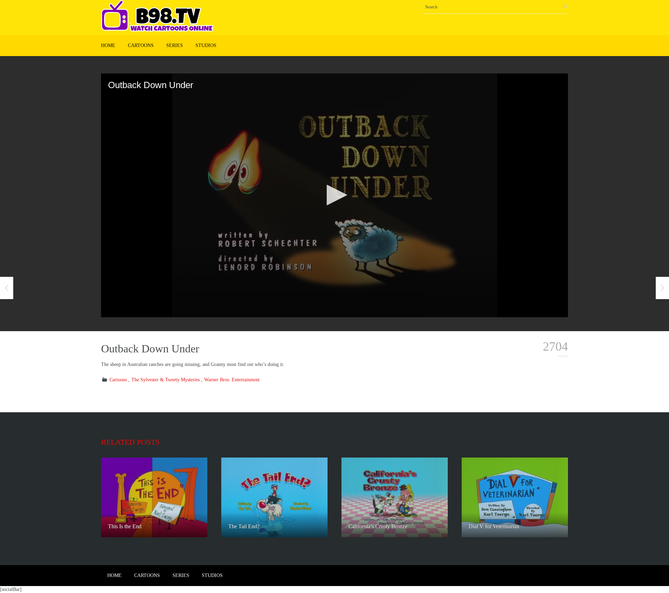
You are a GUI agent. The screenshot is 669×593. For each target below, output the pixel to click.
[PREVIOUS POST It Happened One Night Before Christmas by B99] (6, 288)
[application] (334, 195)
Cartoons (141, 45)
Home (108, 45)
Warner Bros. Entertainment (232, 379)
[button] (334, 195)
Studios (205, 45)
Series (174, 45)
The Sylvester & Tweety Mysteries (165, 379)
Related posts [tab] (130, 442)
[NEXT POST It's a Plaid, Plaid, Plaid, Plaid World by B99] (662, 288)
